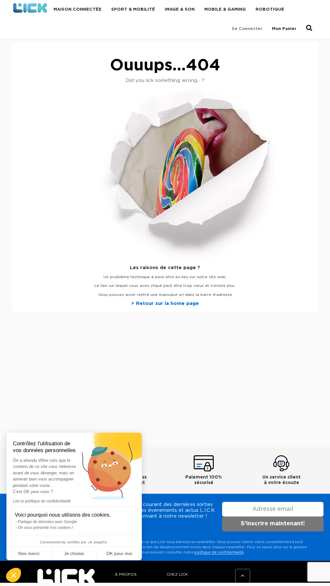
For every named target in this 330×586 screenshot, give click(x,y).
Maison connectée (77, 9)
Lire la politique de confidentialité (42, 501)
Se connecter (247, 29)
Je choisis (74, 553)
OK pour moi (119, 553)
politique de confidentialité (219, 552)
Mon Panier (284, 29)
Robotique (270, 9)
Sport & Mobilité (133, 9)
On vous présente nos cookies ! (45, 527)
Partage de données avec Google (47, 522)
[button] (13, 575)
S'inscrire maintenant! (273, 524)
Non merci (28, 553)
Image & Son (180, 9)
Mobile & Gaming (225, 9)
